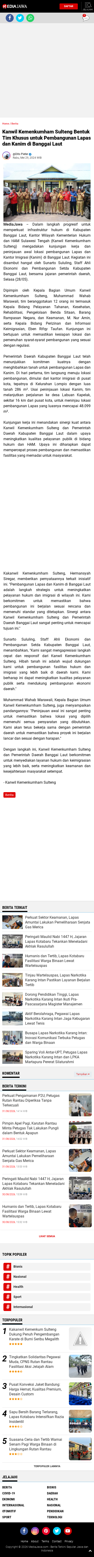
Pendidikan (55, 1511)
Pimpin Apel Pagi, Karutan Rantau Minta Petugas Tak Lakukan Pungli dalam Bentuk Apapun (30, 1128)
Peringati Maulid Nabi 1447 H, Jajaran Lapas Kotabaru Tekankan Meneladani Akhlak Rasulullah (33, 1184)
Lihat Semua (47, 1236)
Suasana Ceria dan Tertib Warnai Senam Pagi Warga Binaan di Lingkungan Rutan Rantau (35, 1444)
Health (18, 1287)
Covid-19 (8, 1493)
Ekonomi (8, 1499)
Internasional (23, 1307)
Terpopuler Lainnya (47, 1466)
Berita (14, 123)
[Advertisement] (47, 70)
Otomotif (9, 1511)
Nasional (19, 1276)
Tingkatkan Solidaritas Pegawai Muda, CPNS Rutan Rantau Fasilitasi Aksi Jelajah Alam (34, 1362)
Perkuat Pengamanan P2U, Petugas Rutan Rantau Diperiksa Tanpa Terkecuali (31, 1100)
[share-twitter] (20, 18)
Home (5, 123)
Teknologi (54, 1517)
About (35, 1541)
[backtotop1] (90, 1550)
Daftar (68, 6)
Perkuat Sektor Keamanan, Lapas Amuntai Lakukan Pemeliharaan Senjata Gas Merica (29, 1156)
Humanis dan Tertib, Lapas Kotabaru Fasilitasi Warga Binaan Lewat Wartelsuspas (31, 1211)
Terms (45, 1541)
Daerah (52, 1493)
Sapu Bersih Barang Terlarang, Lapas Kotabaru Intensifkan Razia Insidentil (36, 1417)
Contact (57, 1541)
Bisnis (17, 1266)
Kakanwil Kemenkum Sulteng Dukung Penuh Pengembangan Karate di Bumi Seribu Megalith (34, 1334)
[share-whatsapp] (30, 18)
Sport (17, 1297)
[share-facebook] (10, 18)
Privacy (69, 1541)
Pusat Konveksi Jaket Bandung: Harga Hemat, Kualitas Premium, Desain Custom (35, 1389)
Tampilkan (82, 1074)
